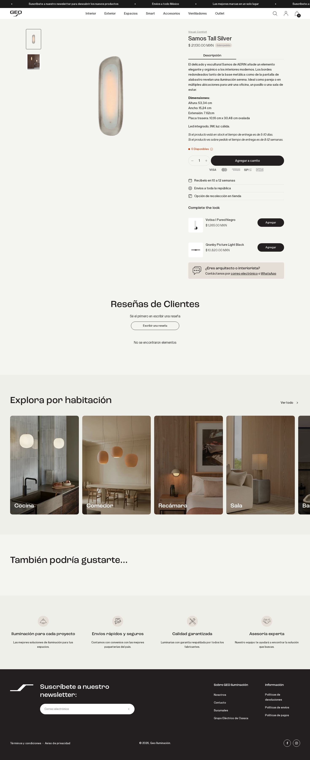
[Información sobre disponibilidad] (211, 149)
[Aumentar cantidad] (206, 161)
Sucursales (221, 710)
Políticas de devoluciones (273, 697)
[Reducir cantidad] (192, 161)
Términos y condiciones (25, 743)
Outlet (219, 13)
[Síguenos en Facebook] (287, 743)
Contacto (220, 702)
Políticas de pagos (277, 715)
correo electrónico (244, 273)
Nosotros (220, 694)
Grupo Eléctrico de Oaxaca (231, 718)
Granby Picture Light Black (225, 245)
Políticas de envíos (277, 707)
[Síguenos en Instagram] (296, 743)
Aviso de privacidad (57, 743)
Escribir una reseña (155, 325)
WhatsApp (268, 273)
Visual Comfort (197, 31)
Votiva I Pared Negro (220, 220)
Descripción (212, 55)
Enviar (128, 709)
